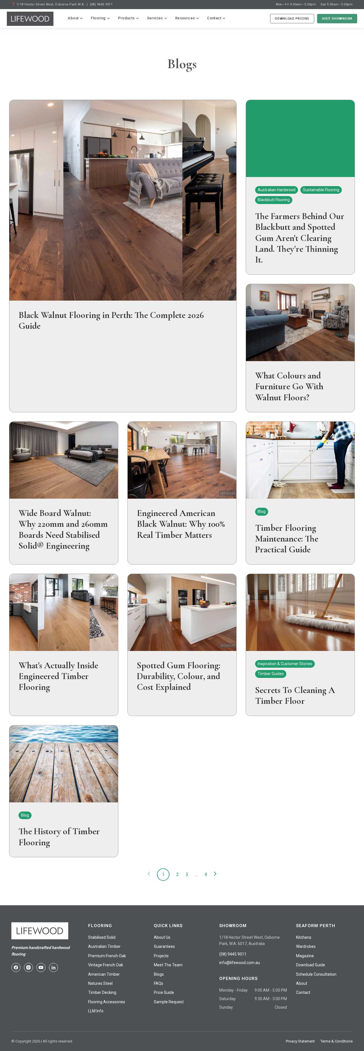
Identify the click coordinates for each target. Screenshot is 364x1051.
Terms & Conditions (336, 1041)
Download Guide (310, 965)
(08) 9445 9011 (101, 4)
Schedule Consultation (316, 974)
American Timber (104, 974)
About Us (162, 937)
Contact (214, 18)
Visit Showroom (337, 18)
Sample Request (169, 1002)
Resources (185, 18)
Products (126, 18)
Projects (161, 956)
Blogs (159, 974)
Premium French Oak (107, 956)
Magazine (305, 956)
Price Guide (164, 992)
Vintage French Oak (105, 965)
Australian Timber (104, 946)
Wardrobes (306, 946)
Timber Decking (102, 992)
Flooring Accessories (106, 1002)
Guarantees (164, 946)
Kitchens (303, 937)
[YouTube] (41, 967)
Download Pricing (292, 18)
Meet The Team (168, 965)
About (73, 18)
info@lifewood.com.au (239, 962)
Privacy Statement (300, 1041)
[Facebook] (15, 967)
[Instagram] (28, 967)
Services (155, 18)
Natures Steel (100, 983)
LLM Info (96, 1011)
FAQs (158, 983)
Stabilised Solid (101, 937)
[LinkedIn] (53, 967)
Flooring (98, 18)
